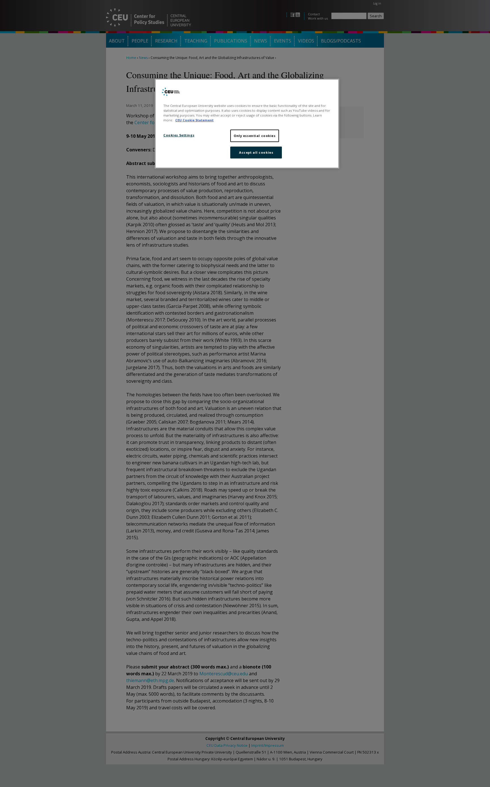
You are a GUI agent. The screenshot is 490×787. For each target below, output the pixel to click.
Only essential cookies (255, 136)
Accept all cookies (256, 152)
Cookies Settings (178, 135)
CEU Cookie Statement (194, 120)
